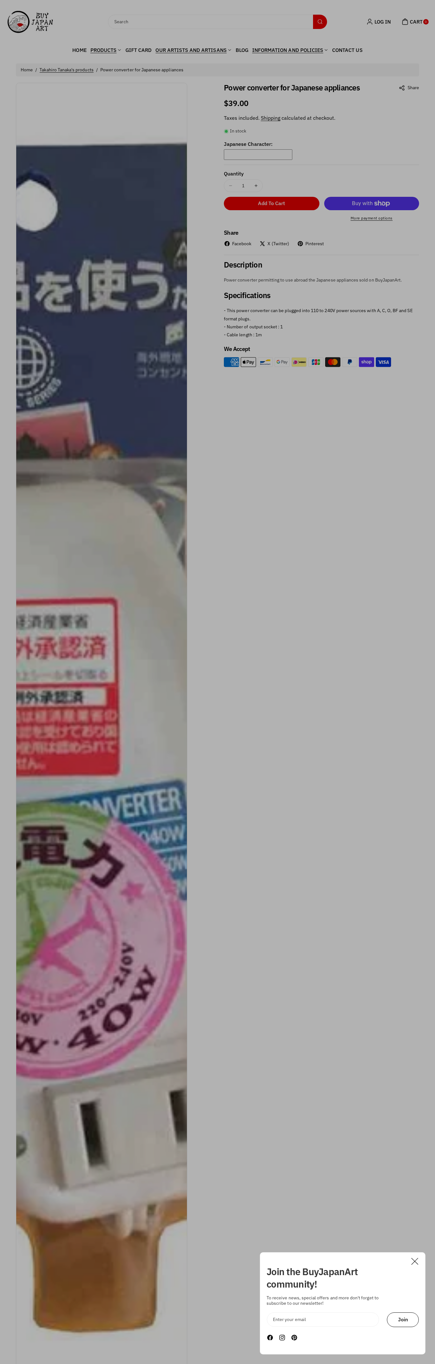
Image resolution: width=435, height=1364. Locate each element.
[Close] (414, 1261)
